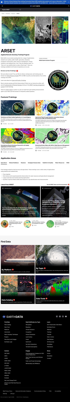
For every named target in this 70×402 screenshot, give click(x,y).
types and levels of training (19, 80)
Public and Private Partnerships (33, 361)
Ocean (27, 339)
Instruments (7, 332)
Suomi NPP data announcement (57, 3)
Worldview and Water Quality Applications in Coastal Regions (16, 117)
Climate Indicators (30, 329)
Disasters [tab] (23, 162)
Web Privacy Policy (7, 391)
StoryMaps (49, 344)
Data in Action (50, 337)
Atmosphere (29, 324)
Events (48, 353)
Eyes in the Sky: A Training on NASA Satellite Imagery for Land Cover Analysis (61, 223)
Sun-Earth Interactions (31, 344)
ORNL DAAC (7, 373)
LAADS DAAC (7, 368)
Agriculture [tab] (4, 162)
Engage (28, 351)
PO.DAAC (6, 378)
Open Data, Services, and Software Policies (34, 358)
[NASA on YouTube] (66, 316)
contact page (8, 89)
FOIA (50, 391)
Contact (49, 358)
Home (3, 13)
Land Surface (29, 337)
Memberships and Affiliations (33, 363)
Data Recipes (50, 339)
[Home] (36, 6)
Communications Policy (40, 391)
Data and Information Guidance (23, 391)
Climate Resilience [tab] (14, 162)
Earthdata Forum (51, 327)
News (48, 351)
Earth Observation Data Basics (54, 324)
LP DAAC (6, 365)
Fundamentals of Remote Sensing (13, 85)
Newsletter (49, 356)
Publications (50, 346)
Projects (13, 13)
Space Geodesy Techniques (11, 334)
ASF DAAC (7, 353)
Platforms (6, 329)
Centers (6, 351)
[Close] (68, 2)
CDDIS (6, 358)
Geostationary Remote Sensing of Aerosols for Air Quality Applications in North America (15, 146)
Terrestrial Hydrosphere (31, 346)
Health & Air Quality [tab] (48, 162)
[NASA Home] (31, 6)
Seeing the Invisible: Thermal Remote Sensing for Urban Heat (15, 223)
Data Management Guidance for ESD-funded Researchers (35, 354)
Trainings (49, 332)
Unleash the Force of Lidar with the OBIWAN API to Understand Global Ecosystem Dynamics (53, 202)
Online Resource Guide (12, 75)
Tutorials (49, 334)
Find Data (8, 13)
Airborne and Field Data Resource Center (12, 383)
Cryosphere (28, 332)
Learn (48, 322)
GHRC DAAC (7, 360)
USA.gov (12, 393)
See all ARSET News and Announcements (57, 184)
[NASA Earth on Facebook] (57, 316)
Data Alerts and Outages (10, 339)
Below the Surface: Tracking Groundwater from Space (38, 222)
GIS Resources (50, 341)
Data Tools (7, 327)
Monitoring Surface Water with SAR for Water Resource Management (52, 145)
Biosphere (28, 327)
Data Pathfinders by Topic (33, 322)
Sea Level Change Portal (10, 380)
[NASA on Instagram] (60, 316)
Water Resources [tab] (59, 162)
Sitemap (5, 393)
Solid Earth (28, 341)
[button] (58, 80)
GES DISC (6, 363)
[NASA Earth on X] (63, 316)
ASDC (5, 356)
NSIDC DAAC (7, 370)
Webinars (49, 329)
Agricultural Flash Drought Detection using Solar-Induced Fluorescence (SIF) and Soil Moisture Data (49, 118)
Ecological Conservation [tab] (34, 162)
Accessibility (58, 391)
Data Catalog (7, 324)
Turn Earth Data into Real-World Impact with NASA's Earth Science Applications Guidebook (19, 208)
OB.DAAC (6, 375)
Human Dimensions (30, 334)
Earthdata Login (8, 341)
